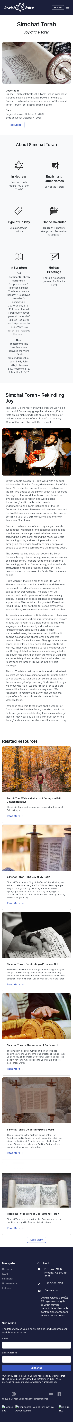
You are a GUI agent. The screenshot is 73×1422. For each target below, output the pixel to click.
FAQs (5, 1274)
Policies (7, 1288)
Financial (7, 1278)
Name (5, 1338)
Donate (58, 7)
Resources (15, 124)
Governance (9, 1283)
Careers (7, 1269)
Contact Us (51, 1290)
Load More (36, 1239)
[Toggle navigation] (67, 7)
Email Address (9, 1352)
